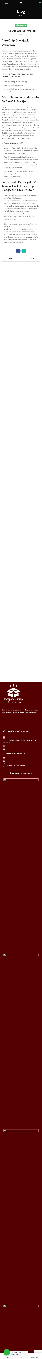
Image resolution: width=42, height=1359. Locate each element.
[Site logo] (21, 3)
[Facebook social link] (18, 251)
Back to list (21, 258)
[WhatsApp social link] (23, 251)
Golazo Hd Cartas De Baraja (11, 77)
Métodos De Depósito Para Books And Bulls (17, 74)
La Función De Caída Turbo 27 (12, 143)
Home (20, 16)
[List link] (21, 753)
